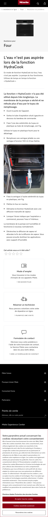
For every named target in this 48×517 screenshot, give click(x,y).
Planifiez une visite (25, 315)
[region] (24, 473)
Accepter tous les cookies (24, 499)
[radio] (6, 253)
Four (22, 9)
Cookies (35, 494)
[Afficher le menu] (5, 3)
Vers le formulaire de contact (24, 354)
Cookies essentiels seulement (24, 506)
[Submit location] (45, 416)
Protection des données (23, 494)
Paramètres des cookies (24, 512)
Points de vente (10, 411)
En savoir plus (24, 282)
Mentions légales (8, 494)
